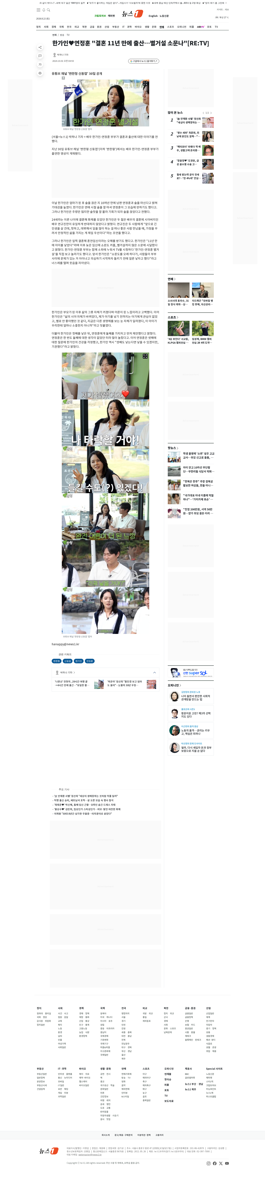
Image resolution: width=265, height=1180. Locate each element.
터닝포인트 (211, 1089)
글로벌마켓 (190, 1077)
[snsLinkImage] (208, 1163)
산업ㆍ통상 (84, 1021)
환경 (60, 1032)
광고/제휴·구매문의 (123, 1135)
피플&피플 (105, 1047)
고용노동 (83, 1028)
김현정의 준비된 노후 (190, 692)
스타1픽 (209, 1081)
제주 (123, 1058)
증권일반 (189, 1028)
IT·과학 (62, 1068)
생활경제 (210, 1036)
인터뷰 (124, 1093)
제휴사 (188, 1068)
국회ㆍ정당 (42, 1017)
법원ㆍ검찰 (63, 1017)
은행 (187, 1021)
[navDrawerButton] (38, 10)
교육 (60, 1021)
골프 (145, 1096)
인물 (60, 1040)
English (153, 16)
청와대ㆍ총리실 (44, 1013)
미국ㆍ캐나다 (106, 1017)
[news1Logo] (49, 1151)
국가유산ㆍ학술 (107, 1085)
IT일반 (61, 1085)
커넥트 (220, 9)
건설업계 (41, 1089)
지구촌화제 (105, 1051)
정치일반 (41, 1025)
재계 (208, 1017)
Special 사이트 (214, 1068)
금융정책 (189, 1017)
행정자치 (125, 1013)
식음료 (209, 1043)
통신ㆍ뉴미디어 (65, 1077)
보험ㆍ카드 (190, 1025)
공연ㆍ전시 (105, 1074)
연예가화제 (126, 1074)
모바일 (61, 1081)
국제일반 (104, 1055)
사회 (60, 1008)
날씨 (60, 1036)
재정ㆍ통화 (84, 1017)
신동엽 (67, 661)
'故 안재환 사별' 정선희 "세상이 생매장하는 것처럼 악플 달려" (86, 796)
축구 (145, 1081)
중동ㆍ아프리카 (107, 1028)
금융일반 (189, 1013)
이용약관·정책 (144, 1135)
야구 (145, 1074)
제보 (227, 9)
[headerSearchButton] (48, 10)
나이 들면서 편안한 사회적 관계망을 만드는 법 (195, 697)
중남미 (103, 1032)
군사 (166, 1017)
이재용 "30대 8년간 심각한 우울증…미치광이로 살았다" (83, 813)
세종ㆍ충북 (126, 1032)
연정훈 (89, 661)
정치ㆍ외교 (169, 1013)
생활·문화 (105, 1068)
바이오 (82, 1068)
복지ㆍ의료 (84, 1074)
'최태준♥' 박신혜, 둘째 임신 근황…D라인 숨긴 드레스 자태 (84, 804)
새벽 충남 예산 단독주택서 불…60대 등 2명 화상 (144, 3)
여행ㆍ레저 (105, 1100)
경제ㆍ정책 (84, 1013)
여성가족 (62, 1043)
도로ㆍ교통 (105, 1108)
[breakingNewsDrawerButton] (43, 10)
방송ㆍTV (126, 1077)
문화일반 (104, 1089)
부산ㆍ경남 (126, 1051)
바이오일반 (84, 1085)
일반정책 (41, 1077)
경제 (81, 1008)
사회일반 (62, 1047)
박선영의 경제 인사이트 (191, 743)
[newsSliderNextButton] (211, 113)
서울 (123, 1017)
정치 (39, 1008)
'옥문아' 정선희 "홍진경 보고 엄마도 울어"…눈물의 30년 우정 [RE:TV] (124, 683)
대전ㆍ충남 (126, 1036)
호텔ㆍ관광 (211, 1047)
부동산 (40, 1068)
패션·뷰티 (210, 1040)
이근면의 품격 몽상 (189, 726)
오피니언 (173, 685)
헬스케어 (83, 1081)
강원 (123, 1028)
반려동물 (104, 1111)
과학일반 (62, 1096)
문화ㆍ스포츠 (170, 1028)
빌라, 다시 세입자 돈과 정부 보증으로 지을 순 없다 (196, 749)
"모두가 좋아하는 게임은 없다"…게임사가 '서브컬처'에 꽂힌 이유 (86, 3)
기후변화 (104, 1040)
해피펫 (111, 15)
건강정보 (104, 1096)
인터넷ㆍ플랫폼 (65, 1074)
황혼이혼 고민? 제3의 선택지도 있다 (196, 715)
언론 (102, 1093)
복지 (60, 1025)
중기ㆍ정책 (211, 1028)
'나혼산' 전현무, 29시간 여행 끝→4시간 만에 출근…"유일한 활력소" (72, 683)
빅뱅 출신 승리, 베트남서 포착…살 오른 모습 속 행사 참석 (83, 800)
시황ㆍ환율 (190, 1032)
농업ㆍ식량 (84, 1032)
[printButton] (40, 73)
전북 (123, 1040)
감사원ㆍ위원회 (44, 1021)
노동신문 (164, 16)
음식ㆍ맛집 (105, 1119)
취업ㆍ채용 (211, 1051)
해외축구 (147, 1085)
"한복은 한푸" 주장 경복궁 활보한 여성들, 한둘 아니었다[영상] (198, 485)
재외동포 (147, 1021)
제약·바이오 (84, 1077)
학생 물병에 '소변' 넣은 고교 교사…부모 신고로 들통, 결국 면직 (198, 457)
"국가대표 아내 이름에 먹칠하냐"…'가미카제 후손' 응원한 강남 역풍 (198, 499)
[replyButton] (40, 56)
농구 (145, 1093)
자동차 (209, 1025)
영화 (123, 1081)
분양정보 (41, 1081)
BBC (187, 1074)
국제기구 (104, 1043)
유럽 (102, 1025)
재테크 (188, 1036)
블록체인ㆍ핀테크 (193, 1040)
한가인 (78, 661)
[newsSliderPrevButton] (203, 113)
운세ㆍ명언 (105, 1104)
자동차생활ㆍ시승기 (109, 1115)
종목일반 (147, 1100)
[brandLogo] (132, 13)
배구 (145, 1089)
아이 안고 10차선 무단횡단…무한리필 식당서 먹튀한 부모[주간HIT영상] (198, 471)
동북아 (103, 1013)
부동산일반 (42, 1074)
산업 (208, 1008)
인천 (123, 1025)
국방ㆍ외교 (148, 1013)
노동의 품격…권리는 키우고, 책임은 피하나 (195, 732)
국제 (102, 1008)
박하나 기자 (62, 54)
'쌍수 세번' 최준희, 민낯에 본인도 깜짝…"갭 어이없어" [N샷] (188, 136)
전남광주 (125, 1043)
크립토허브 (100, 15)
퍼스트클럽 (211, 1096)
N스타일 (125, 1096)
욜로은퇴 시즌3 (188, 709)
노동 (60, 1028)
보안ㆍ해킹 (63, 1089)
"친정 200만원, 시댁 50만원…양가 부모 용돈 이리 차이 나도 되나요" (198, 513)
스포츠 (172, 317)
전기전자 (210, 1021)
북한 (166, 1008)
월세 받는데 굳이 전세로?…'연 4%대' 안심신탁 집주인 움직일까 (189, 178)
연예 (54, 35)
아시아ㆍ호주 (106, 1021)
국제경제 (104, 1036)
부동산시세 (42, 1085)
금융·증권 (190, 1008)
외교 (145, 1008)
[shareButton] (40, 47)
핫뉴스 (172, 448)
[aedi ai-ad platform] (79, 81)
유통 (208, 1032)
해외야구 (147, 1077)
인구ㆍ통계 (84, 1025)
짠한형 (56, 661)
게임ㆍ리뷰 (63, 1093)
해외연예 (125, 1089)
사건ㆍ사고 (63, 1013)
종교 (102, 1081)
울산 (123, 1055)
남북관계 (168, 1032)
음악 (123, 1085)
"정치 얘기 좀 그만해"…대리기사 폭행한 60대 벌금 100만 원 (200, 3)
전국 (123, 1008)
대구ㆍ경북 (126, 1047)
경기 (123, 1021)
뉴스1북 (209, 1093)
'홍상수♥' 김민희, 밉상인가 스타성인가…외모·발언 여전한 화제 (87, 809)
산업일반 (210, 1013)
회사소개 (106, 1135)
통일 (145, 1017)
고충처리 (159, 1135)
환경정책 (83, 1036)
